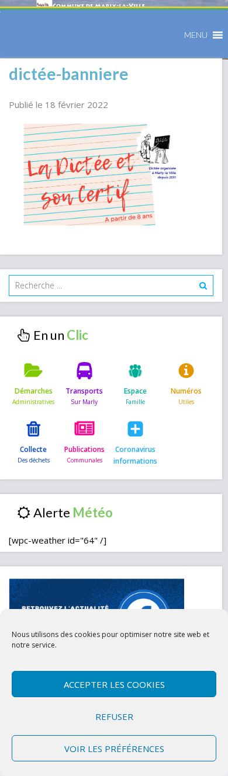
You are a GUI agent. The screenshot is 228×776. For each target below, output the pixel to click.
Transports (84, 391)
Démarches (34, 391)
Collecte (33, 449)
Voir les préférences (114, 748)
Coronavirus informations (135, 455)
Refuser (114, 716)
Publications (84, 449)
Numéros (186, 391)
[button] (196, 35)
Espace (135, 391)
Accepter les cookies (114, 684)
